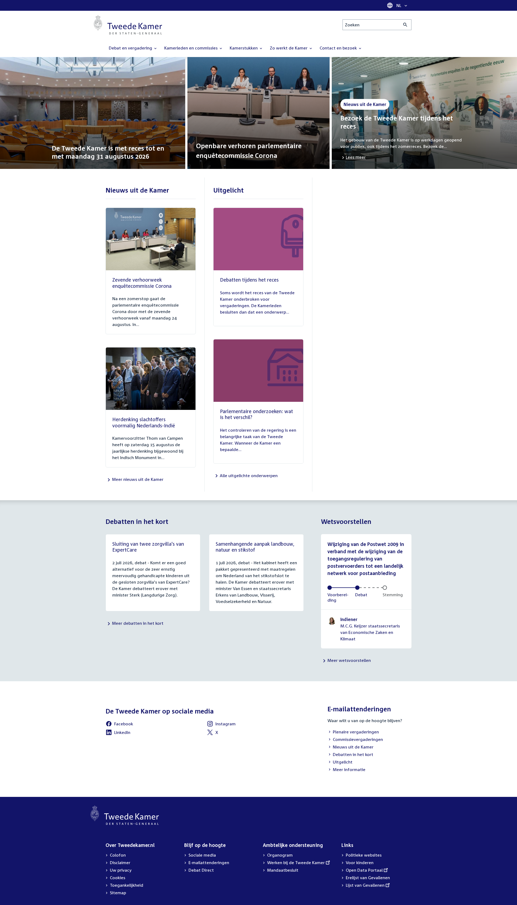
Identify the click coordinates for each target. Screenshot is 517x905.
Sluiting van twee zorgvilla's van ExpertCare (148, 547)
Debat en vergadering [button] (131, 48)
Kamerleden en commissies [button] (191, 48)
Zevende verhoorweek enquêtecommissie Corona (142, 283)
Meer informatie (349, 769)
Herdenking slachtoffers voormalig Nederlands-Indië (143, 422)
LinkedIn (118, 733)
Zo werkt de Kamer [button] (289, 48)
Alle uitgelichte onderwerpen (249, 475)
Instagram (221, 724)
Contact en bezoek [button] (339, 48)
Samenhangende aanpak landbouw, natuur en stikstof (255, 547)
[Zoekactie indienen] (405, 24)
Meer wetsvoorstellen (349, 660)
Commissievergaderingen (355, 740)
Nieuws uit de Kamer (350, 747)
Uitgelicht (339, 762)
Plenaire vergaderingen (353, 732)
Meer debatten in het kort (137, 623)
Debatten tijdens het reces (249, 280)
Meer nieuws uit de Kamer (137, 479)
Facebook (119, 724)
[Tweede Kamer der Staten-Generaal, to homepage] (128, 24)
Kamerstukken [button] (244, 48)
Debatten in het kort (350, 755)
